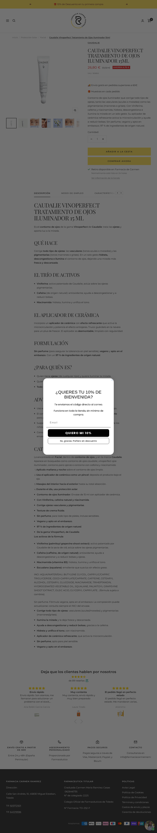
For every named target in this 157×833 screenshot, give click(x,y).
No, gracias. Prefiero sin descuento (78, 440)
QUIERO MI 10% (78, 433)
